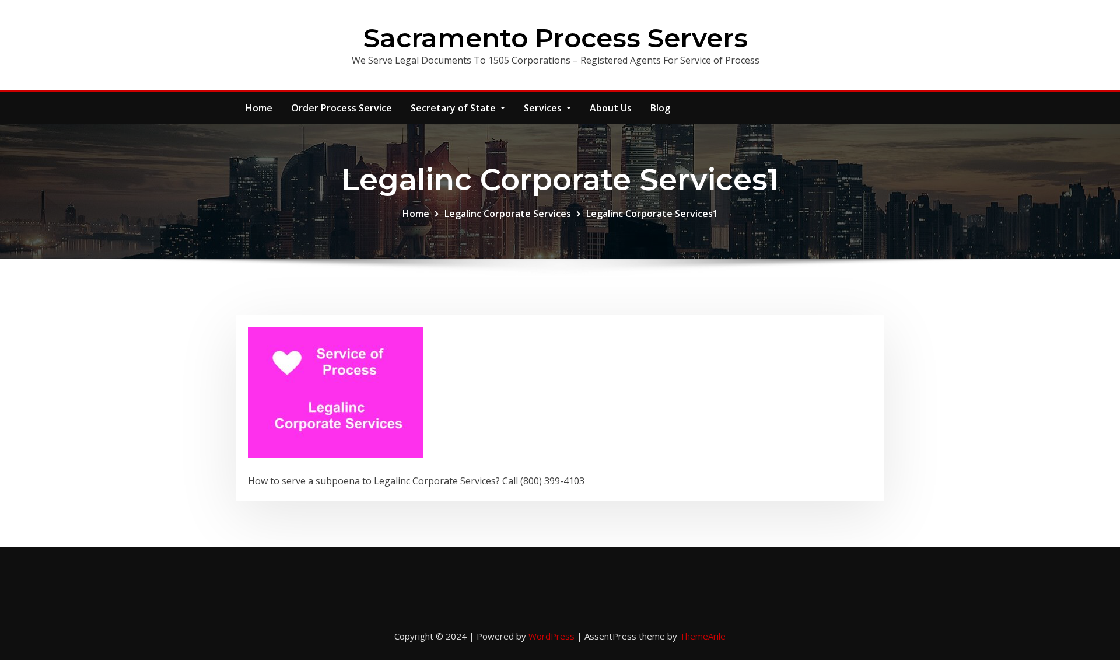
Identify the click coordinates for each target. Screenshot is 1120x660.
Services (544, 108)
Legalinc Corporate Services (507, 213)
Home (259, 108)
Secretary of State (454, 108)
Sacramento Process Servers (555, 38)
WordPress (551, 636)
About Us (611, 108)
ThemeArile (703, 636)
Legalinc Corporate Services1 (652, 213)
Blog (660, 108)
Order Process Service (341, 108)
